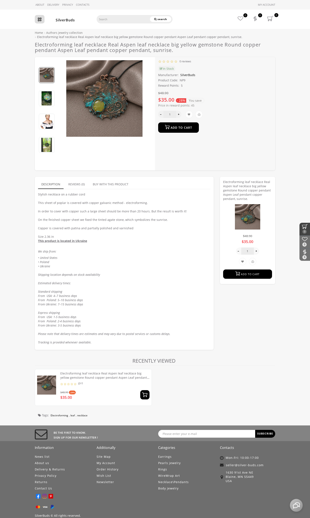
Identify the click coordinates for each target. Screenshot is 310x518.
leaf (72, 415)
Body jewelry (168, 488)
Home (39, 33)
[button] (46, 63)
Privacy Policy (46, 476)
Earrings (165, 457)
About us (42, 463)
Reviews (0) (76, 184)
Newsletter (105, 482)
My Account (266, 5)
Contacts (82, 5)
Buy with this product (110, 184)
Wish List (104, 476)
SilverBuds (65, 20)
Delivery (53, 5)
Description (50, 184)
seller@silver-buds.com (245, 465)
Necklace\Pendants (173, 482)
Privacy (67, 5)
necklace (82, 415)
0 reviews (184, 61)
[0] (255, 19)
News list (42, 457)
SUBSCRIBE (265, 433)
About (39, 5)
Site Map (104, 457)
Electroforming (59, 415)
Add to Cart (181, 128)
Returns (41, 482)
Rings (162, 469)
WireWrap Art (169, 476)
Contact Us (43, 488)
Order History (108, 469)
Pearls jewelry (169, 463)
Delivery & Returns (50, 469)
